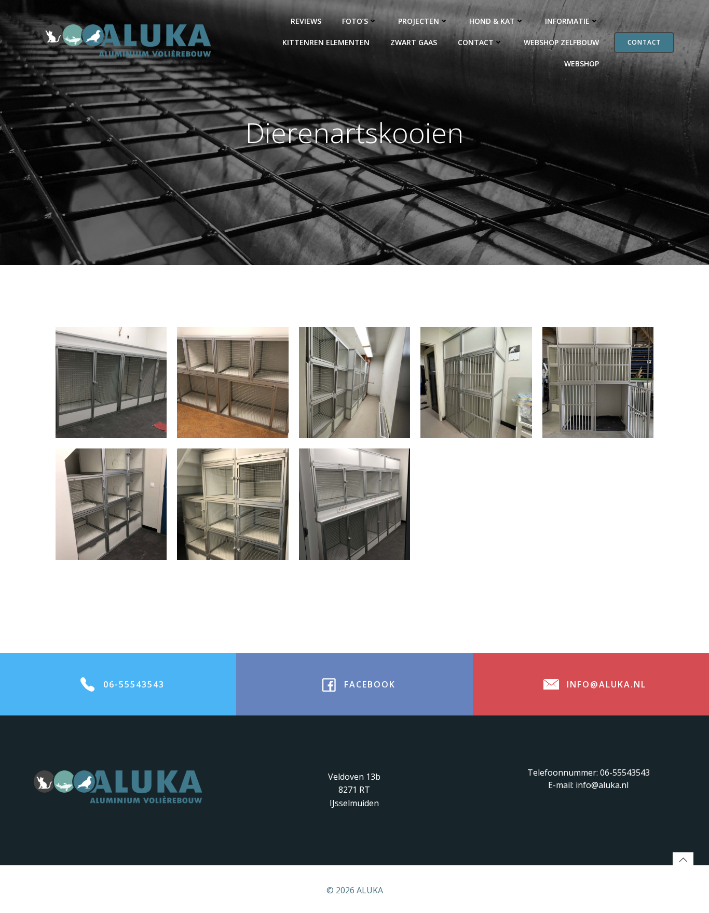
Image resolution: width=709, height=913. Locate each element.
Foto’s (355, 21)
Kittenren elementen (326, 42)
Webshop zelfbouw (561, 42)
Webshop (581, 63)
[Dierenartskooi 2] (354, 503)
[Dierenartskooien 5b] (475, 382)
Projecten (418, 21)
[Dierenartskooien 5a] (354, 382)
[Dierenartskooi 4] (232, 382)
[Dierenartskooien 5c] (597, 382)
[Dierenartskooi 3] (111, 382)
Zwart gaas (413, 42)
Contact (476, 42)
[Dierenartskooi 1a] (111, 503)
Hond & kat (492, 21)
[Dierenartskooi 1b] (232, 503)
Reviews (306, 21)
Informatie (567, 21)
